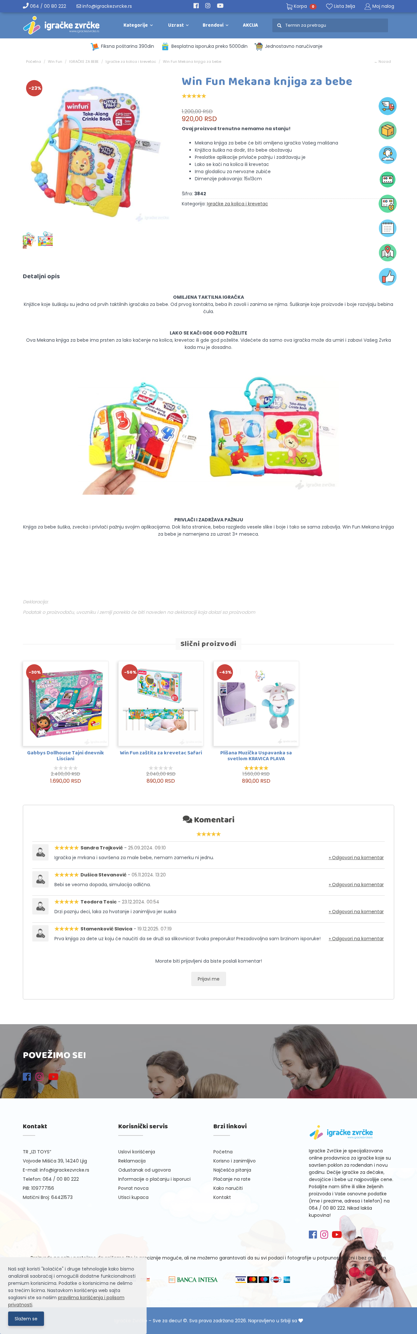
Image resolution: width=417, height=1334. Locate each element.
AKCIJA (250, 25)
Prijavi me (209, 979)
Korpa (303, 6)
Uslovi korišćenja (136, 1151)
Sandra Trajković (101, 848)
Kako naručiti (228, 1188)
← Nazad (382, 61)
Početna (33, 61)
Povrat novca (133, 1188)
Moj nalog (383, 6)
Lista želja (344, 6)
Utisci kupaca (133, 1197)
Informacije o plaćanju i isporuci (154, 1179)
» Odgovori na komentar (356, 857)
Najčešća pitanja (232, 1170)
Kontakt (222, 1197)
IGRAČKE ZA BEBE (84, 61)
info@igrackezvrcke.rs (106, 6)
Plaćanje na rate (232, 1179)
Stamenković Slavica (106, 929)
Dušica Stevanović (103, 875)
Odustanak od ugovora (144, 1170)
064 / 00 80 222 (47, 6)
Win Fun (55, 61)
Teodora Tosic (98, 902)
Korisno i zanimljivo (234, 1161)
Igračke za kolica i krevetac (131, 61)
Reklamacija (132, 1161)
